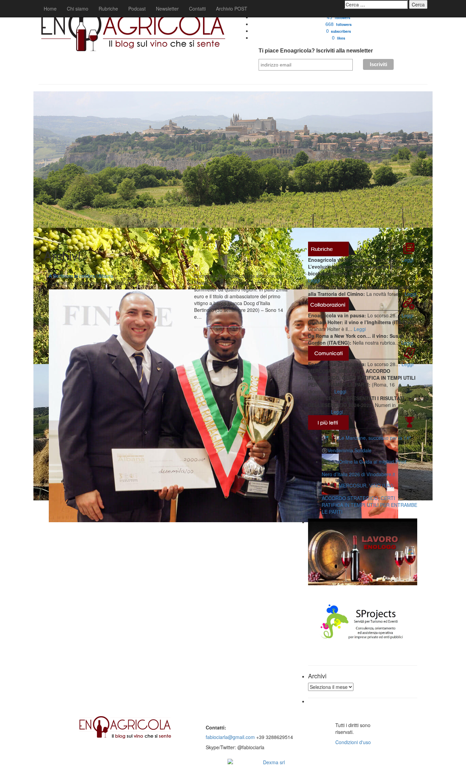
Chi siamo (77, 8)
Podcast (137, 8)
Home (50, 8)
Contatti (197, 8)
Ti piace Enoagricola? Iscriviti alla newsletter (316, 51)
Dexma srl (274, 762)
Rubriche (108, 8)
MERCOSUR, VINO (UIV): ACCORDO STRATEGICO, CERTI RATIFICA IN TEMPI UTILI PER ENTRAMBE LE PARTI (369, 498)
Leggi (407, 259)
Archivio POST (231, 8)
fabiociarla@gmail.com (230, 737)
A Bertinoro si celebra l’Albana (81, 275)
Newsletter (167, 8)
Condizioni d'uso (353, 742)
